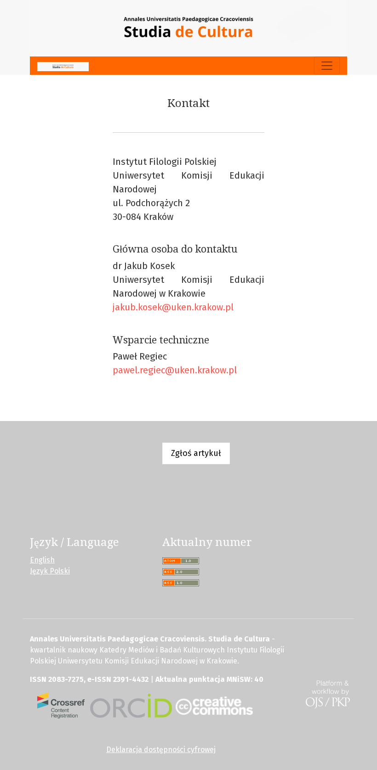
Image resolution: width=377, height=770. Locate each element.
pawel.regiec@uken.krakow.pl (175, 370)
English (42, 560)
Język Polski (50, 571)
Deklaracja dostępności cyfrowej (161, 749)
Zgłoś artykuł (196, 453)
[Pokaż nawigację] (327, 65)
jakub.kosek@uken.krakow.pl (173, 307)
